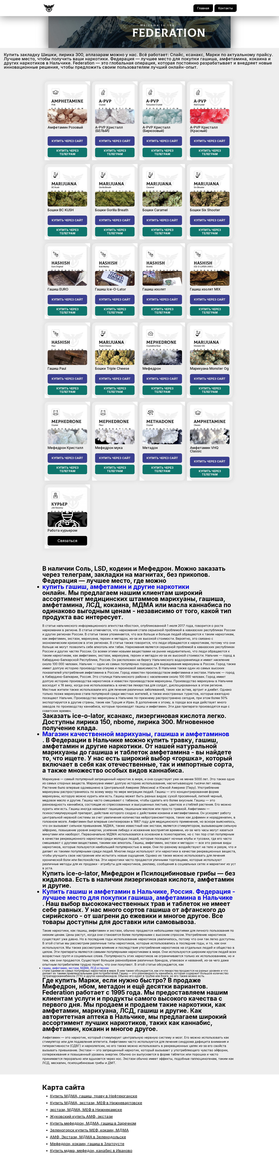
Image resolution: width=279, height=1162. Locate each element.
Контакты (225, 8)
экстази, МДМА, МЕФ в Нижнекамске (86, 1109)
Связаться (67, 540)
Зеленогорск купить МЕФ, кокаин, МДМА (89, 1130)
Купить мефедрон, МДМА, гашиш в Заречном (93, 1123)
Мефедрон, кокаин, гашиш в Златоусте (87, 1144)
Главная (203, 8)
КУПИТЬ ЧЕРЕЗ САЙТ (67, 141)
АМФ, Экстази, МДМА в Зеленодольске (88, 1137)
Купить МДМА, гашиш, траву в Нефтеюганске (93, 1096)
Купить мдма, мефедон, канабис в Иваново (91, 1150)
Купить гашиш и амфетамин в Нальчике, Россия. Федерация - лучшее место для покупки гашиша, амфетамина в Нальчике (138, 894)
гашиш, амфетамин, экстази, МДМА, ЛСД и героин (75, 968)
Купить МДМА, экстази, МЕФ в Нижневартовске (96, 1103)
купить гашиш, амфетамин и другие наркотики (115, 586)
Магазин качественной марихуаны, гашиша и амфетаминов (135, 734)
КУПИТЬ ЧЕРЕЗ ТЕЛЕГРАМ (67, 152)
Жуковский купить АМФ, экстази (81, 1116)
